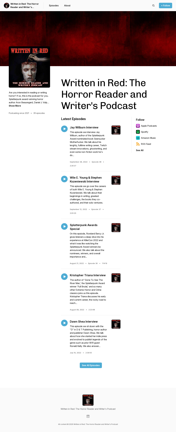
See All (139, 150)
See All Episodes (91, 365)
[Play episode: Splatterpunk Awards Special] (64, 226)
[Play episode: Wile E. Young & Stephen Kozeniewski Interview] (64, 179)
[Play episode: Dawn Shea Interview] (64, 323)
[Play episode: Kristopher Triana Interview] (64, 276)
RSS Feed (146, 144)
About (67, 5)
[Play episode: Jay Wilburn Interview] (64, 129)
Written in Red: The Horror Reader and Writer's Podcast (24, 5)
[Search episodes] (153, 5)
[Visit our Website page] (88, 416)
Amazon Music (148, 138)
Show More (15, 105)
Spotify (144, 131)
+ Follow (165, 5)
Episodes (54, 5)
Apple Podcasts (149, 125)
